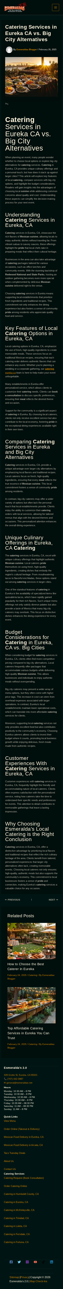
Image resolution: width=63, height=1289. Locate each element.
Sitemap (14, 1277)
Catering (32, 975)
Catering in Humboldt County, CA (21, 1194)
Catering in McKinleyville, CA (19, 1210)
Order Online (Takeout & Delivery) (22, 1129)
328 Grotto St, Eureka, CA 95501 (20, 1075)
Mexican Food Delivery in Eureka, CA (24, 1137)
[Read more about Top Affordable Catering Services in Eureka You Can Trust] (31, 1005)
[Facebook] (11, 1262)
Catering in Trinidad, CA (16, 1218)
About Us (9, 1161)
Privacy (24, 1277)
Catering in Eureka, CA (16, 1202)
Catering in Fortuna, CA (16, 1242)
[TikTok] (43, 1262)
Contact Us (10, 1169)
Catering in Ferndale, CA (17, 1234)
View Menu (10, 1120)
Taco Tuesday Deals (14, 1153)
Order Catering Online (15, 1186)
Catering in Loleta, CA (15, 1226)
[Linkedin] (51, 1262)
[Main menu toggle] (55, 7)
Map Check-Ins (38, 1281)
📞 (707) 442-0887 (13, 1079)
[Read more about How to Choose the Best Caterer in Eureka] (31, 940)
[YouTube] (35, 1262)
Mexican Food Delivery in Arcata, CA (23, 1145)
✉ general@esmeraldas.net (18, 1082)
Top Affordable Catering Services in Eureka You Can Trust (28, 1033)
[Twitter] (19, 1262)
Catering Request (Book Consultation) (24, 1178)
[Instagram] (27, 1262)
